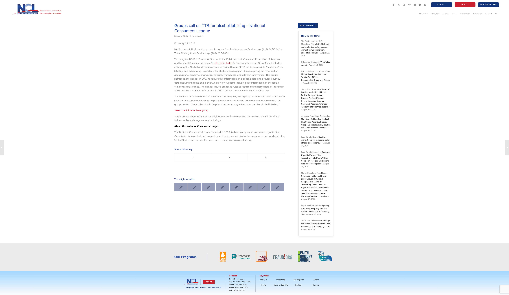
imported (199, 36)
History (316, 280)
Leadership (280, 280)
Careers (316, 285)
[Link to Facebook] (393, 5)
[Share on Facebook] (192, 157)
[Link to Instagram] (404, 5)
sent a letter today (222, 62)
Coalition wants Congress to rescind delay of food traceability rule (315, 140)
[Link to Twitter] (399, 5)
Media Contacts (308, 25)
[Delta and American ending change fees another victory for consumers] (250, 187)
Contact (441, 5)
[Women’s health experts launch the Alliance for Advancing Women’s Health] (236, 187)
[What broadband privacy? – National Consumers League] (2, 147)
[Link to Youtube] (409, 5)
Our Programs (298, 280)
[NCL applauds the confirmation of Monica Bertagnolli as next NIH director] (277, 187)
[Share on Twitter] (229, 157)
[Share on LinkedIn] (266, 157)
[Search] (496, 14)
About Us (263, 280)
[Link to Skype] (420, 5)
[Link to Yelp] (425, 5)
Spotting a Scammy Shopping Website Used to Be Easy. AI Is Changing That (315, 224)
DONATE (465, 5)
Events (263, 285)
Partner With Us (488, 5)
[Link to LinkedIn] (415, 5)
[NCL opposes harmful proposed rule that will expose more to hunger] (208, 187)
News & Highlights (281, 285)
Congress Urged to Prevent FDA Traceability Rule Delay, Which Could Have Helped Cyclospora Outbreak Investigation (315, 158)
